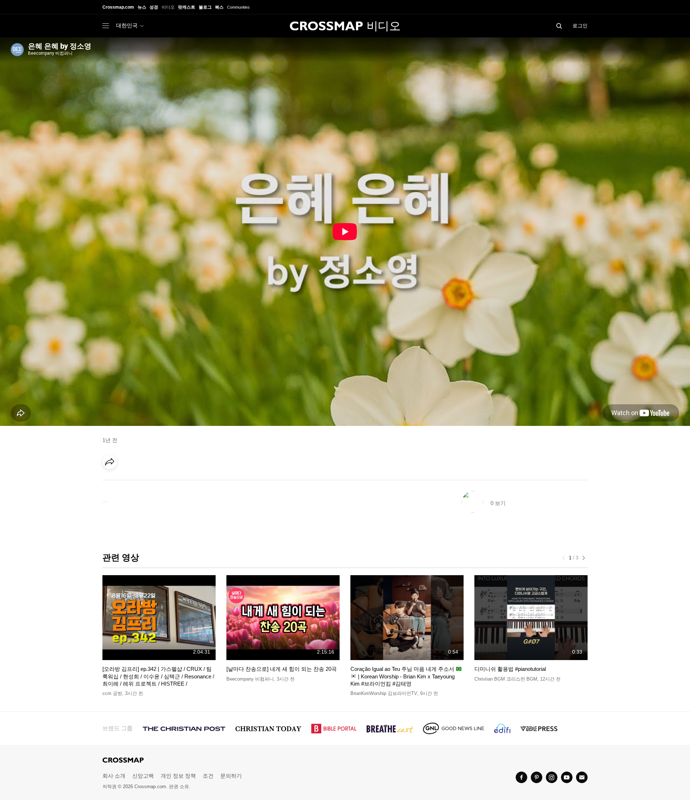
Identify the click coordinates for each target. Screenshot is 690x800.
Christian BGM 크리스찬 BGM (505, 679)
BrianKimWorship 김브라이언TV (383, 693)
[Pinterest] (141, 482)
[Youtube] (566, 777)
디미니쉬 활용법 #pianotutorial (510, 669)
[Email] (156, 482)
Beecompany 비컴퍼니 (250, 679)
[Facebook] (112, 482)
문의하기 (231, 776)
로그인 (580, 25)
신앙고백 (143, 776)
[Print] (170, 482)
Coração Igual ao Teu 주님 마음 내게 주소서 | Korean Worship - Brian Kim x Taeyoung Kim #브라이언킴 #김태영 (403, 676)
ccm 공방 (112, 693)
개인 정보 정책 (178, 776)
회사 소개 (113, 776)
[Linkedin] (126, 482)
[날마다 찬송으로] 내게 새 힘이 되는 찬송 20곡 (281, 669)
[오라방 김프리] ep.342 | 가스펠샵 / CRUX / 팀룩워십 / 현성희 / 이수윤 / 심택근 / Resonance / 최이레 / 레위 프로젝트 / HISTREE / (158, 676)
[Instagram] (551, 777)
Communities (238, 7)
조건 (208, 776)
